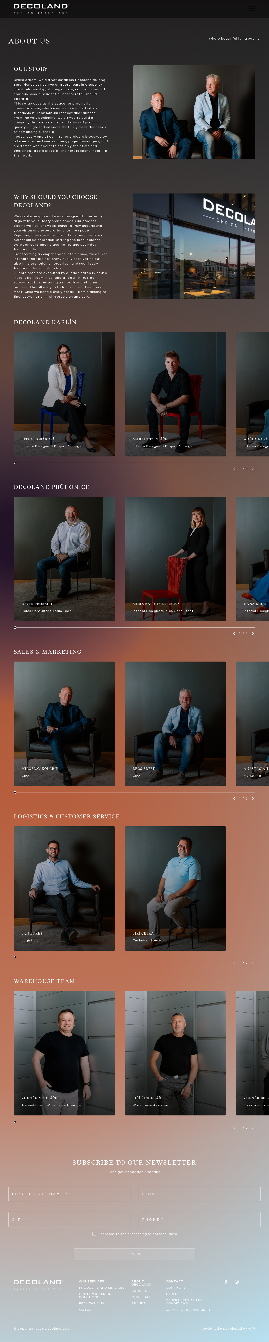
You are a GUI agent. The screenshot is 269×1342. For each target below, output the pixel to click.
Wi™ (251, 1328)
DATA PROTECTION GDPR (188, 1309)
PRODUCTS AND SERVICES (102, 1287)
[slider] (15, 463)
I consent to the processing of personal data (138, 1234)
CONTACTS (176, 1287)
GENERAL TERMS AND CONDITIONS (184, 1302)
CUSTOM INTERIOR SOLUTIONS (95, 1295)
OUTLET (86, 1309)
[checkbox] (94, 1234)
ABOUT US (141, 1290)
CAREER (173, 1294)
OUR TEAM (141, 1297)
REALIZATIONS (91, 1303)
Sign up (134, 1254)
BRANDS (139, 1303)
